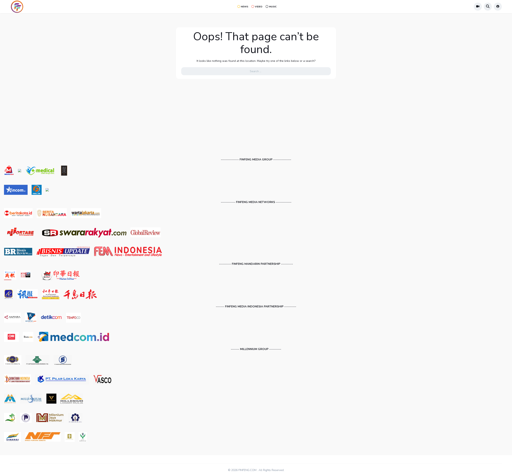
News (244, 6)
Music (273, 6)
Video (258, 6)
